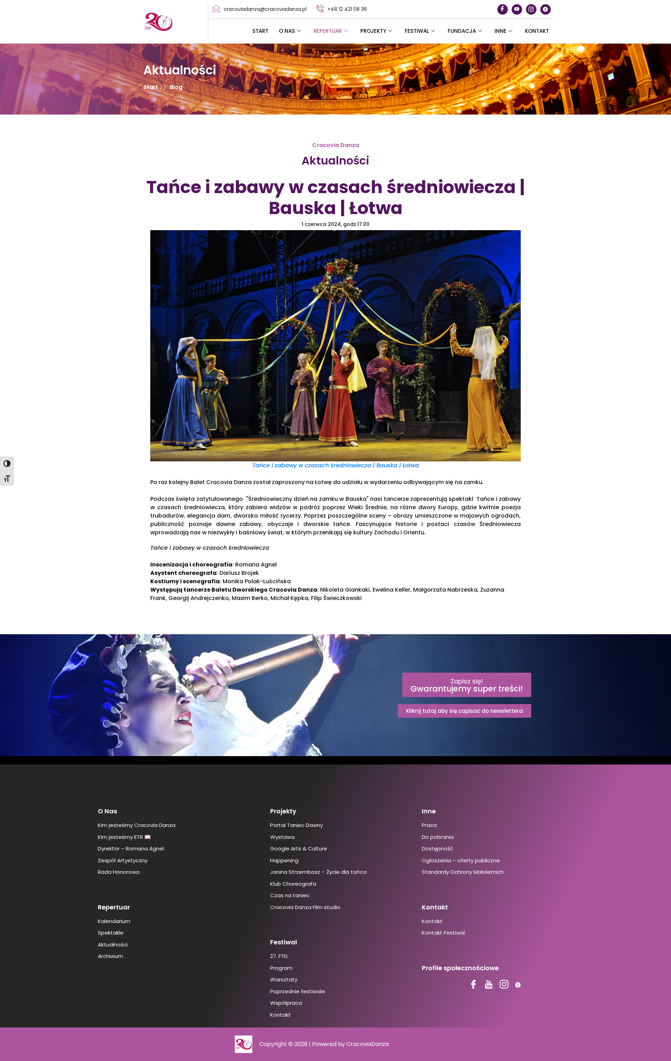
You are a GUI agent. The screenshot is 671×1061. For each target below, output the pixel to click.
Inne (500, 31)
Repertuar (327, 31)
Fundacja (462, 31)
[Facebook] (502, 9)
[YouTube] (517, 9)
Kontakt (537, 31)
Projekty (373, 31)
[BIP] (545, 9)
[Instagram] (531, 9)
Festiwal (417, 31)
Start (260, 31)
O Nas (287, 31)
